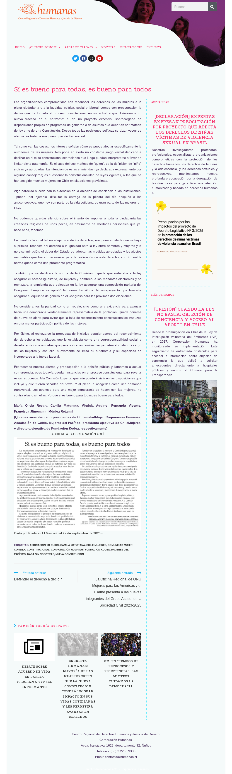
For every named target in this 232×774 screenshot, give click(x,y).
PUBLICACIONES (131, 47)
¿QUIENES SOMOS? (42, 47)
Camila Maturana (72, 545)
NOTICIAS (108, 47)
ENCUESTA (154, 47)
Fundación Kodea (97, 549)
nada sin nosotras (40, 554)
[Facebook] (83, 58)
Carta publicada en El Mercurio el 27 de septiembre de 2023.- (59, 533)
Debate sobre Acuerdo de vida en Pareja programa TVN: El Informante (34, 676)
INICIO (20, 47)
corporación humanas (67, 549)
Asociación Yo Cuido (44, 545)
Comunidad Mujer (120, 545)
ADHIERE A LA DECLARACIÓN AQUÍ (77, 434)
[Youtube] (99, 58)
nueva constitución (70, 554)
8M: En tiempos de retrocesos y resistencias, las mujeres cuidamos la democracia (121, 673)
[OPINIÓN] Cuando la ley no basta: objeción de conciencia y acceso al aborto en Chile (184, 317)
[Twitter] (75, 58)
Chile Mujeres (96, 545)
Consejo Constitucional (32, 549)
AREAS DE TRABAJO (79, 47)
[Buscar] (212, 6)
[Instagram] (91, 58)
